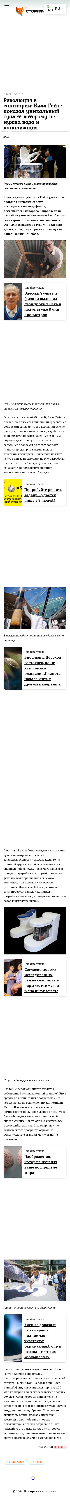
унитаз (37, 1462)
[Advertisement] (35, 59)
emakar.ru (59, 1447)
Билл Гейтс (16, 1462)
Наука (7, 93)
